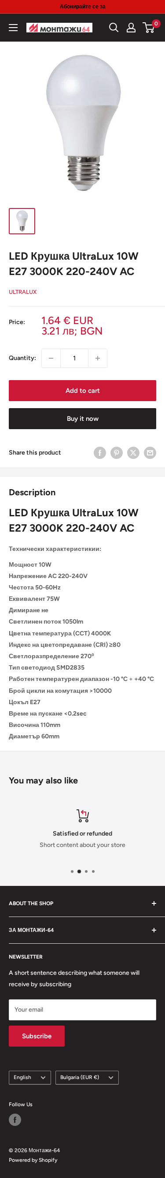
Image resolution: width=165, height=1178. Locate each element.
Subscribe (36, 1036)
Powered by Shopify (33, 1160)
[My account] (131, 27)
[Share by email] (150, 453)
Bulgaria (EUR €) (79, 1077)
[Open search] (114, 27)
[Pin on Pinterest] (116, 453)
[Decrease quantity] (51, 358)
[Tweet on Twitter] (133, 453)
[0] (148, 27)
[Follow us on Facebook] (15, 1120)
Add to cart (83, 391)
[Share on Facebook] (100, 453)
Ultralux (23, 292)
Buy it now (83, 419)
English (22, 1077)
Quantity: (22, 358)
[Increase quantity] (97, 358)
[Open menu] (13, 27)
